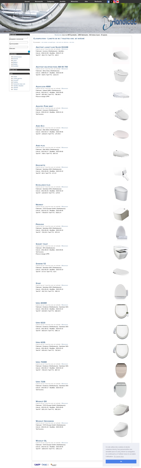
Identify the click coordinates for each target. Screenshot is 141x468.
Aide (86, 1)
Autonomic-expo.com (19, 84)
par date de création (62, 42)
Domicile (15, 58)
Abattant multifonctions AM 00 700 (52, 67)
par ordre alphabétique (48, 42)
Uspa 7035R (41, 362)
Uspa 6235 (40, 342)
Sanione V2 (41, 263)
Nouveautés (39, 1)
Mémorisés (74, 1)
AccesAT (15, 80)
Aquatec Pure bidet (44, 106)
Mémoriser (65, 49)
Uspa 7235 (40, 382)
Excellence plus (43, 185)
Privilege (40, 224)
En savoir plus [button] (119, 456)
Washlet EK (41, 401)
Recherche (98, 1)
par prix (72, 42)
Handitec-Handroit (18, 85)
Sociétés (62, 1)
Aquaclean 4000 (43, 86)
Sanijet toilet (42, 244)
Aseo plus (40, 145)
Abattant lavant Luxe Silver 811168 (52, 47)
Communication (17, 57)
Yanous (15, 89)
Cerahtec (15, 82)
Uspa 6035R (41, 303)
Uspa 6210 (40, 323)
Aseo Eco (40, 126)
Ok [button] (121, 461)
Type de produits (13, 44)
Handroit (15, 87)
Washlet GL (41, 441)
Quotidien (15, 66)
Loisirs (15, 60)
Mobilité (15, 64)
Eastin (15, 76)
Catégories (50, 1)
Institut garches (17, 78)
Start (38, 283)
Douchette (40, 165)
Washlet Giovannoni (45, 421)
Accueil (27, 1)
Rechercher (58, 35)
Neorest (39, 204)
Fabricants (12, 48)
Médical (15, 62)
